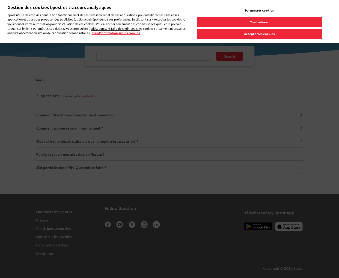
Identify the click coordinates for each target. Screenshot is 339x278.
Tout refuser (259, 22)
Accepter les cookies (259, 34)
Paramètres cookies (259, 10)
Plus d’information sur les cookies (116, 33)
